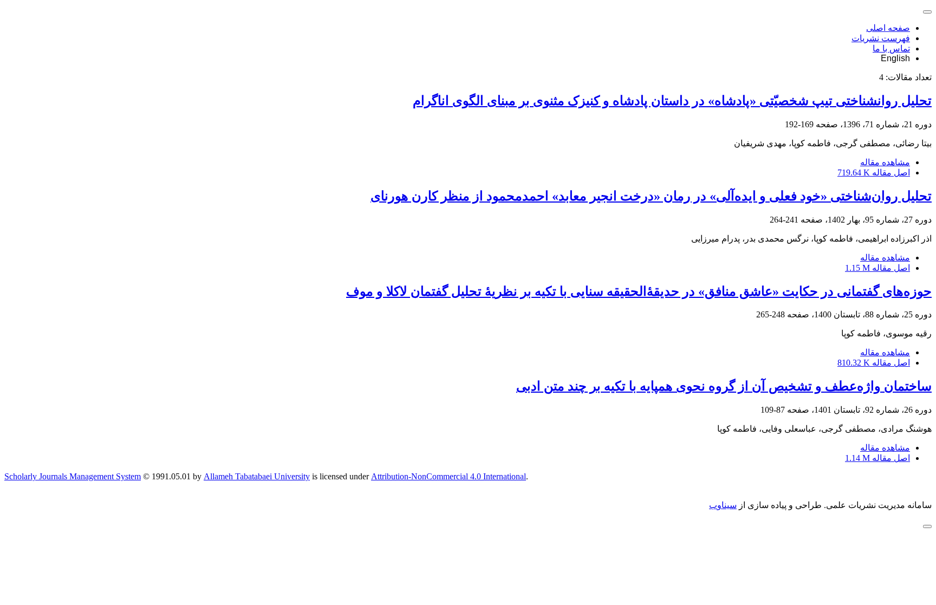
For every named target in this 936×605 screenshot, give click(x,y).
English (895, 58)
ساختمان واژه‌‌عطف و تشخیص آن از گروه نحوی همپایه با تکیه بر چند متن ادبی (724, 386)
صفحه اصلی (888, 27)
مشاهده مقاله (885, 162)
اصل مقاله (873, 172)
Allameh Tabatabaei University (257, 476)
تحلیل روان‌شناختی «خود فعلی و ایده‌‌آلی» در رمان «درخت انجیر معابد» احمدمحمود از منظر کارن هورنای (651, 196)
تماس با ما (891, 48)
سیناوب (723, 505)
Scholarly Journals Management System (72, 476)
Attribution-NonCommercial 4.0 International (448, 476)
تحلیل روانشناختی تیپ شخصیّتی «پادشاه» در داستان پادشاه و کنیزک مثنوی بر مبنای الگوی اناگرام (672, 101)
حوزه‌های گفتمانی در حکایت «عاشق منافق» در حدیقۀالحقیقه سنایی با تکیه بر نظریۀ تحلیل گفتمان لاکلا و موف (639, 291)
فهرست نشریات (880, 38)
